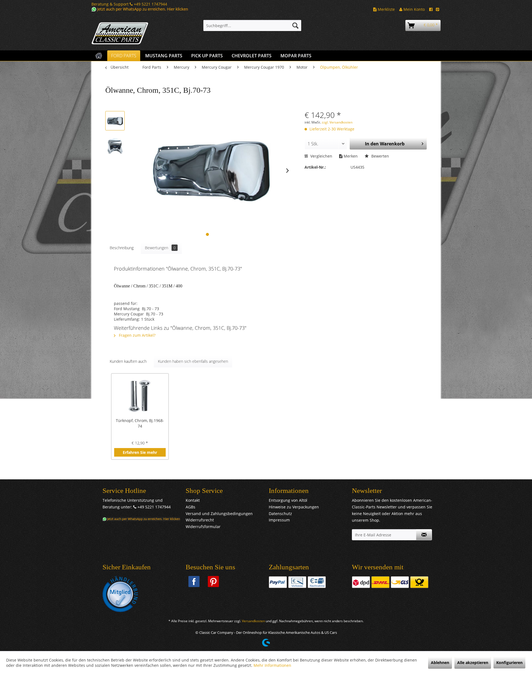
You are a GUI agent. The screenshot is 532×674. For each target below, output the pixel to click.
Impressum (279, 520)
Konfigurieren (509, 662)
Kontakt (193, 500)
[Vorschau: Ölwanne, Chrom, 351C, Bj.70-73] (115, 120)
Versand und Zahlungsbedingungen (219, 513)
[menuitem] (252, 25)
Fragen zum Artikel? (136, 335)
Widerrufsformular (203, 526)
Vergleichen (320, 156)
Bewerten (379, 156)
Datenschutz (280, 513)
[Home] (98, 55)
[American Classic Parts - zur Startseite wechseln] (134, 33)
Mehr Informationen (272, 665)
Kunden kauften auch (128, 361)
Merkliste (386, 9)
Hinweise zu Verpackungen (294, 507)
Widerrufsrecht (200, 520)
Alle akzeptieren (472, 662)
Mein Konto (413, 9)
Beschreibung (122, 247)
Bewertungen (160, 247)
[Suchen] (295, 25)
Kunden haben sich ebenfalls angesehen (193, 361)
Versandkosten (253, 621)
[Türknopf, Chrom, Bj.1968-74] (140, 395)
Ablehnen (440, 662)
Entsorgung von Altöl (288, 500)
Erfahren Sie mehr (140, 452)
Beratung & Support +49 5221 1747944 (129, 4)
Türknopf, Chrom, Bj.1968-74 (140, 423)
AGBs (190, 507)
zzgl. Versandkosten (337, 122)
